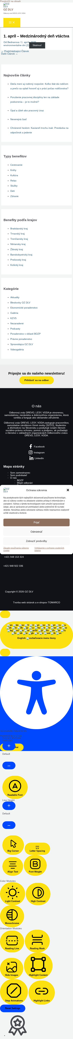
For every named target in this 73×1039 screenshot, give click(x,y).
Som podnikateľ (18, 475)
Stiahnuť (37, 45)
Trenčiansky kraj (19, 239)
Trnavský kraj (17, 233)
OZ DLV (8, 9)
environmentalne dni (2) (16, 45)
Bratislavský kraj (19, 228)
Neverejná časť (18, 119)
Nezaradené (17, 323)
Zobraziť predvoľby (36, 541)
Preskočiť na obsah (10, 1)
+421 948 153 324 (13, 557)
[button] (68, 490)
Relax (13, 180)
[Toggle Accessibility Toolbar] (5, 614)
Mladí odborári (25, 483)
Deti (12, 191)
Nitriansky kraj (17, 244)
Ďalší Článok (9, 54)
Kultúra (14, 175)
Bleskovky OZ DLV (20, 302)
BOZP (20, 480)
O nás (13, 478)
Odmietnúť (36, 531)
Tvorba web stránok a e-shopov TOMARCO (36, 602)
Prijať (37, 522)
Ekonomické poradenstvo (24, 307)
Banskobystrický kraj (21, 254)
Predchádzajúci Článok (15, 51)
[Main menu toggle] (11, 22)
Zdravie (14, 196)
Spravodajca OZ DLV (21, 344)
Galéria (14, 313)
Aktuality (14, 297)
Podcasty (15, 328)
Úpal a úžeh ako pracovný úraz (27, 110)
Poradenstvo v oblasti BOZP (25, 334)
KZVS (13, 318)
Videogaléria (17, 349)
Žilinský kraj (16, 249)
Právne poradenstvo (21, 339)
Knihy (13, 170)
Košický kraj (16, 265)
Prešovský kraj (18, 260)
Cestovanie (16, 165)
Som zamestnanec (20, 472)
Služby (13, 185)
